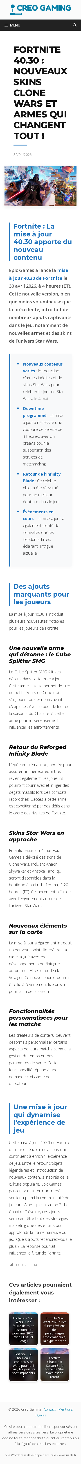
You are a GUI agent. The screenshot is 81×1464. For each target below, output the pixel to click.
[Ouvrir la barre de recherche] (74, 25)
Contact (50, 1409)
